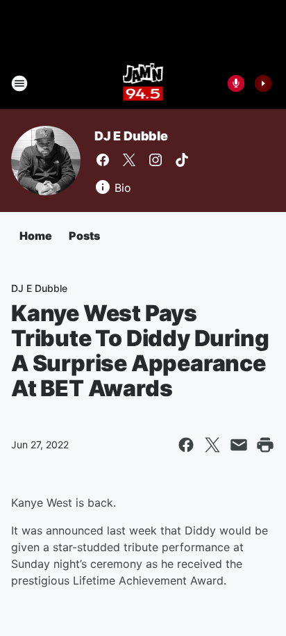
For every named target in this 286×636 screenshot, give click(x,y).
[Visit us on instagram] (155, 160)
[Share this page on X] (212, 445)
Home (35, 236)
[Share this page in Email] (239, 445)
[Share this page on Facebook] (186, 445)
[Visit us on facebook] (102, 160)
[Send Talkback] (236, 83)
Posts (84, 236)
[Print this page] (265, 445)
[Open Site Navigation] (19, 83)
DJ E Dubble (131, 136)
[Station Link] (143, 83)
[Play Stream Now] (263, 83)
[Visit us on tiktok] (182, 160)
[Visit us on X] (129, 160)
